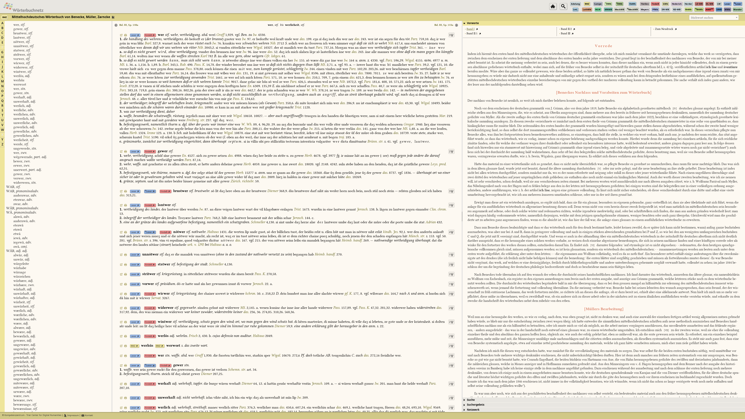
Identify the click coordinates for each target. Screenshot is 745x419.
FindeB (148, 35)
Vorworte (473, 23)
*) (727, 147)
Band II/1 (472, 33)
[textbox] (714, 17)
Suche (471, 400)
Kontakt (88, 415)
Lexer (133, 35)
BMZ (133, 346)
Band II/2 (566, 29)
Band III (565, 33)
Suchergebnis (475, 405)
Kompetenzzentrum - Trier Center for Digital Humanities (32, 415)
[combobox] (714, 17)
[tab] (604, 23)
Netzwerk (473, 410)
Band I (470, 29)
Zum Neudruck (664, 29)
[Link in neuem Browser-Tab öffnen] (138, 35)
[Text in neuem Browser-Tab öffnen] (476, 29)
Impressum (73, 415)
